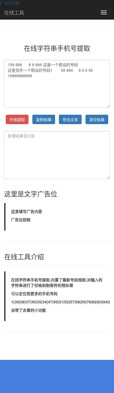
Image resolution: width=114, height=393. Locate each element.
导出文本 (70, 119)
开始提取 (17, 119)
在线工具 (14, 12)
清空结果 (97, 119)
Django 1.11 (39, 376)
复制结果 (43, 119)
